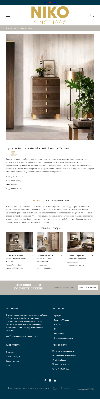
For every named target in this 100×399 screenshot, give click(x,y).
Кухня (56, 329)
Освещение (59, 333)
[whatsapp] (20, 189)
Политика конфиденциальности (86, 388)
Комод (31, 28)
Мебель (16, 28)
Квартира (10, 352)
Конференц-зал (12, 361)
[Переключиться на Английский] (50, 2)
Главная (9, 28)
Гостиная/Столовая (62, 320)
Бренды (57, 315)
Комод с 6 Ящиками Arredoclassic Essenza (76, 257)
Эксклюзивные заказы (63, 338)
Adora (8, 265)
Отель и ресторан (13, 356)
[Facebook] (17, 189)
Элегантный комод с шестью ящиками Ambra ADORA (16, 258)
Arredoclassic (17, 265)
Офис (8, 365)
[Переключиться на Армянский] (45, 2)
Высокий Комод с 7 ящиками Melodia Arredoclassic (45, 258)
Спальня (24, 28)
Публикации (65, 388)
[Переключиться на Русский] (54, 2)
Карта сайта (55, 388)
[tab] (35, 200)
